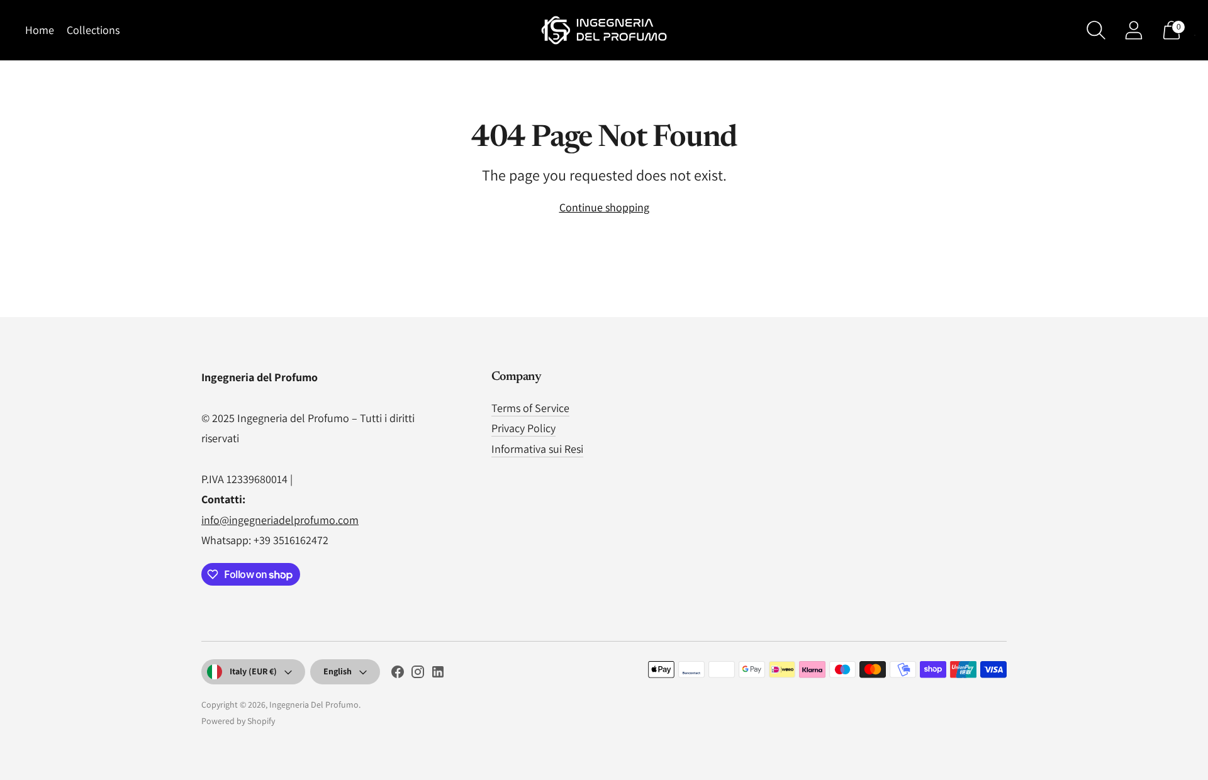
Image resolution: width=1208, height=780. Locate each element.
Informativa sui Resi (537, 449)
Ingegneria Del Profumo (314, 704)
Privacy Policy (523, 428)
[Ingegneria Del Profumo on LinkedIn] (437, 674)
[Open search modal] (1096, 30)
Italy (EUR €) (253, 671)
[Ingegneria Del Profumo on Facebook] (397, 674)
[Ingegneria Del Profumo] (604, 30)
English (337, 671)
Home (39, 30)
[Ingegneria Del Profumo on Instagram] (417, 674)
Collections (93, 30)
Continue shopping (604, 207)
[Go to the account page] (1133, 30)
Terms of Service (530, 408)
